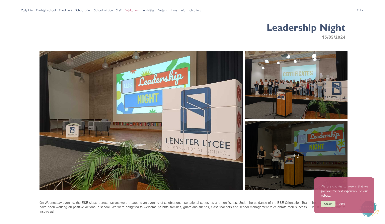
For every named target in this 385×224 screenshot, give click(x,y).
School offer (83, 10)
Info (182, 10)
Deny (342, 203)
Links (174, 10)
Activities (148, 10)
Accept (328, 203)
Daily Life (26, 10)
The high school (46, 10)
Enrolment (65, 10)
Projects (162, 10)
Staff (119, 10)
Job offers (195, 10)
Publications (132, 10)
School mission (103, 10)
